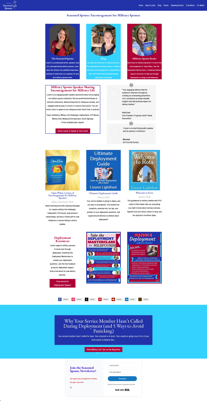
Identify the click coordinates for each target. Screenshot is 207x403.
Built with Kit (122, 390)
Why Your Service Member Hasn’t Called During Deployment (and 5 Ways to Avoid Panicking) (103, 326)
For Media (200, 5)
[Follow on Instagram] (73, 299)
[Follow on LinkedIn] (126, 299)
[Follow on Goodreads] (140, 299)
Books (166, 5)
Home (141, 5)
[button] (84, 387)
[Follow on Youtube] (113, 299)
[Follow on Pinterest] (100, 299)
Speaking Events (177, 5)
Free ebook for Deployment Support (62, 283)
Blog (159, 5)
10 (111, 353)
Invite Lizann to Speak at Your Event (73, 130)
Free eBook (190, 5)
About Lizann (150, 5)
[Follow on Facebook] (60, 299)
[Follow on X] (86, 299)
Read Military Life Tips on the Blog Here (103, 349)
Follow (65, 299)
